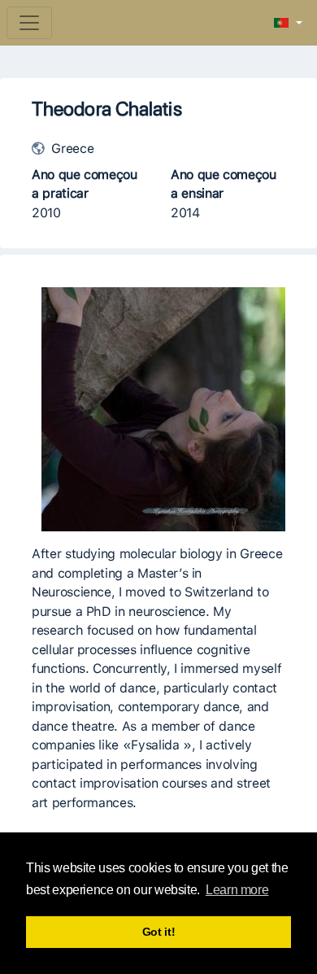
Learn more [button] (237, 890)
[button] (288, 23)
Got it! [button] (159, 931)
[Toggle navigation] (29, 23)
